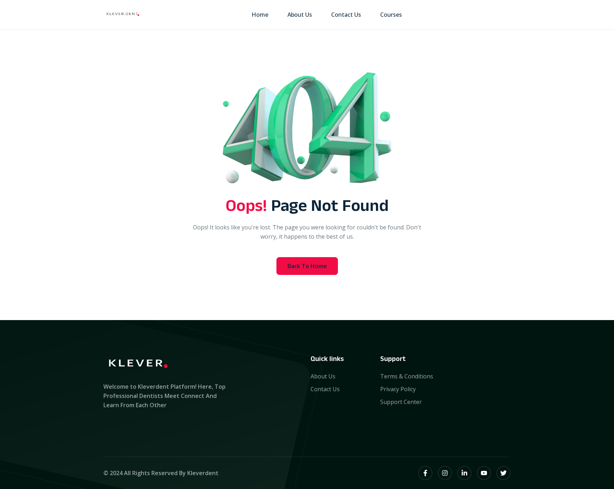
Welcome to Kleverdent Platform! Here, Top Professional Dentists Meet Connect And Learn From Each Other (164, 396)
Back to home (307, 266)
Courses (391, 14)
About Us (299, 14)
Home (260, 14)
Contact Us (346, 14)
